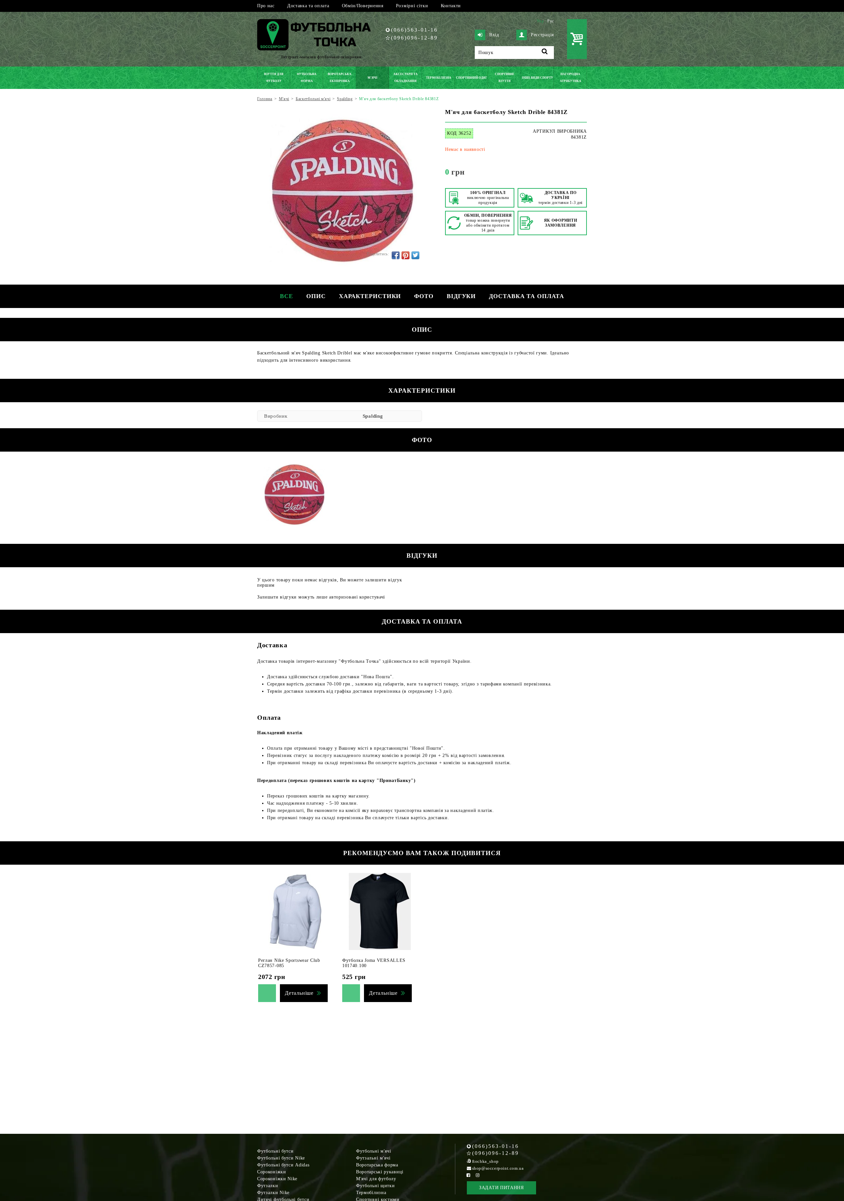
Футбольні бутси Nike (281, 1158)
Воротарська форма (377, 1164)
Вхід (494, 34)
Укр (540, 21)
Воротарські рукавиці (380, 1171)
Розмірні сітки (412, 5)
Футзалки (267, 1185)
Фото (424, 296)
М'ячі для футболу (376, 1178)
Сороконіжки (271, 1171)
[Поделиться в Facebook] (396, 255)
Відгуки (461, 296)
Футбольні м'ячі (373, 1151)
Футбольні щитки (375, 1185)
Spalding (373, 416)
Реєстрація (542, 34)
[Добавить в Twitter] (415, 255)
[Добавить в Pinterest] (405, 255)
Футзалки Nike (273, 1192)
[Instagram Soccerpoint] (478, 1175)
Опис (316, 296)
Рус (550, 21)
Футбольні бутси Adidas (283, 1164)
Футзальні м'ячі (373, 1158)
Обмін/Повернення (362, 5)
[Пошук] (545, 52)
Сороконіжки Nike (277, 1178)
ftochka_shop (485, 1161)
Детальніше (299, 993)
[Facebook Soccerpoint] (468, 1175)
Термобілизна (371, 1192)
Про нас (266, 5)
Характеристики (370, 296)
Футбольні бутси (275, 1151)
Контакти (451, 5)
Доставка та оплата (308, 5)
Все (286, 296)
